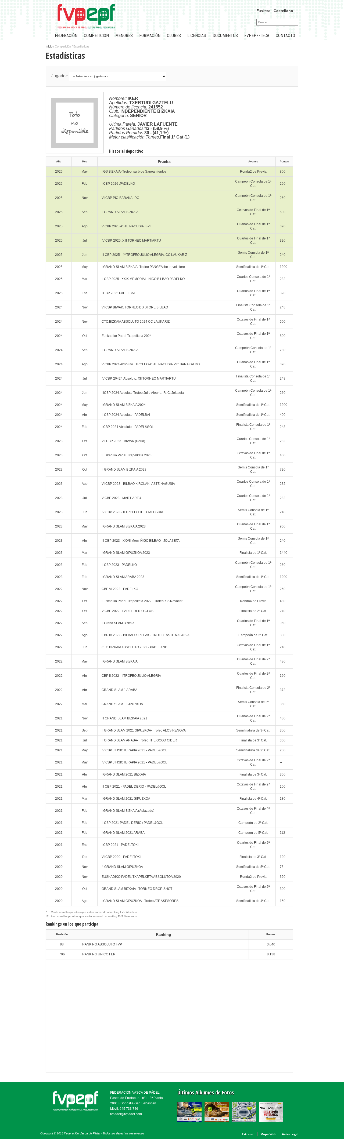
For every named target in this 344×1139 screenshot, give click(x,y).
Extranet (248, 1134)
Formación (149, 35)
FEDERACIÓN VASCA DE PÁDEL (135, 1092)
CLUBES (174, 35)
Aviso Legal (290, 1134)
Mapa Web (268, 1134)
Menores (124, 35)
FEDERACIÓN (66, 35)
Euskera (263, 11)
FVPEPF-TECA (256, 35)
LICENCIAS (196, 35)
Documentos (225, 35)
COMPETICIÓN (96, 35)
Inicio (49, 46)
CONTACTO (285, 35)
